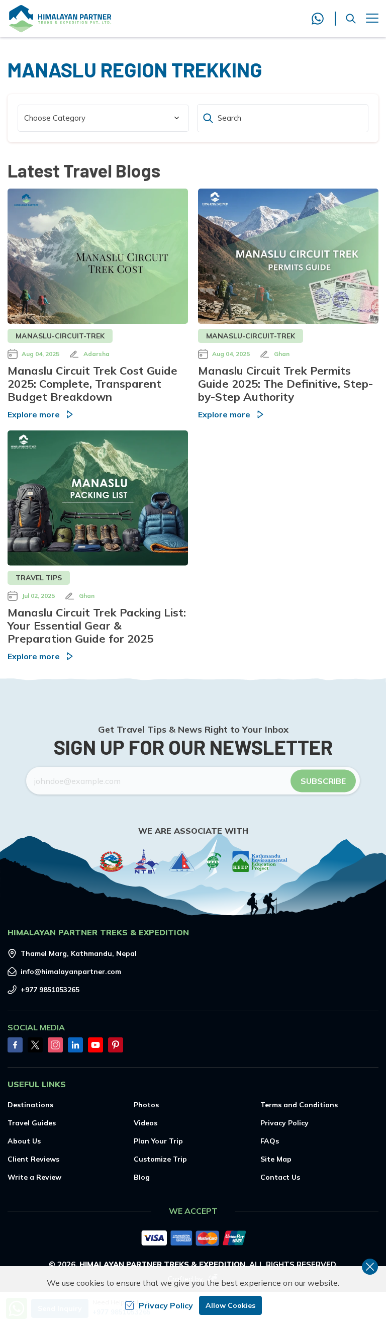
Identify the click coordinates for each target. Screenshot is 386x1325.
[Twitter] (35, 1044)
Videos (145, 1122)
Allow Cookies (230, 1305)
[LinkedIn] (75, 1044)
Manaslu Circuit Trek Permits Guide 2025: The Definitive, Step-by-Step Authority (285, 384)
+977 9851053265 (50, 989)
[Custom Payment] (193, 1239)
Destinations (30, 1104)
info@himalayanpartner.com (71, 971)
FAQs (269, 1140)
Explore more (34, 414)
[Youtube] (95, 1044)
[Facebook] (15, 1044)
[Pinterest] (115, 1044)
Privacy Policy (284, 1122)
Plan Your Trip (158, 1140)
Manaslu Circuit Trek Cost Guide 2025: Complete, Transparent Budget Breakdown (92, 384)
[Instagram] (55, 1044)
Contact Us (280, 1177)
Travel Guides (32, 1122)
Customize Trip (160, 1159)
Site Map (276, 1159)
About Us (24, 1140)
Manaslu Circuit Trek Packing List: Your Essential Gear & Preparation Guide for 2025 (97, 625)
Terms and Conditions (299, 1104)
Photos (146, 1104)
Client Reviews (33, 1159)
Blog (142, 1177)
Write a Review (34, 1177)
